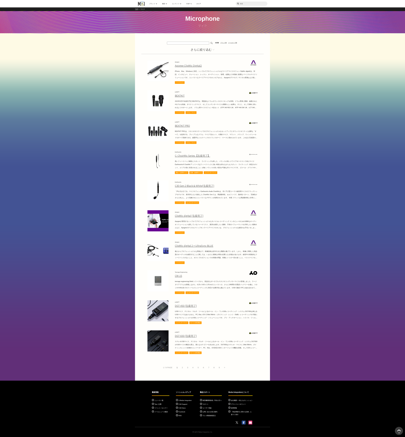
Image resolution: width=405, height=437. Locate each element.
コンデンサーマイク (210, 172)
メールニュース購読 (161, 412)
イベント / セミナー (161, 408)
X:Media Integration (185, 400)
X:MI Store (182, 408)
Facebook (182, 412)
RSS (180, 415)
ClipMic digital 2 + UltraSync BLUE (194, 245)
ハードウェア (180, 82)
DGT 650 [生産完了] (186, 336)
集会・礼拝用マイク (181, 172)
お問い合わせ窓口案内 (210, 412)
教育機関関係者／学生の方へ (212, 400)
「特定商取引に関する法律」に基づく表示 (241, 413)
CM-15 (178, 276)
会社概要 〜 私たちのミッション (241, 400)
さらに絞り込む (201, 49)
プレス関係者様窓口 (209, 415)
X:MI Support (183, 404)
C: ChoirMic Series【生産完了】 (192, 155)
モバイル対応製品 (195, 322)
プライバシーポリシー (238, 404)
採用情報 (234, 408)
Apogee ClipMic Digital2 (188, 65)
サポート (189, 4)
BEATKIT (180, 95)
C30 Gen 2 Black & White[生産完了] (194, 185)
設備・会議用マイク (196, 172)
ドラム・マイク (191, 112)
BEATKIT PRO (182, 125)
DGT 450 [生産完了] (186, 305)
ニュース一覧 (159, 400)
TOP (136, 9)
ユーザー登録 (207, 408)
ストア (198, 4)
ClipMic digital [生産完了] (189, 215)
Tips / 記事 (158, 404)
